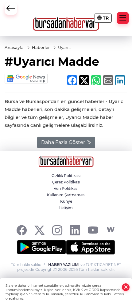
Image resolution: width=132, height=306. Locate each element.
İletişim (66, 207)
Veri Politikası (66, 188)
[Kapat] (126, 287)
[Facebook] (21, 229)
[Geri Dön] (11, 8)
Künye (66, 201)
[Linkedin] (75, 229)
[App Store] (90, 247)
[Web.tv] (110, 229)
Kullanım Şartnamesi (66, 195)
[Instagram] (57, 229)
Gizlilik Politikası (66, 175)
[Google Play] (41, 247)
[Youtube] (93, 229)
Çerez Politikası (66, 182)
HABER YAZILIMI (64, 264)
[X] (39, 229)
